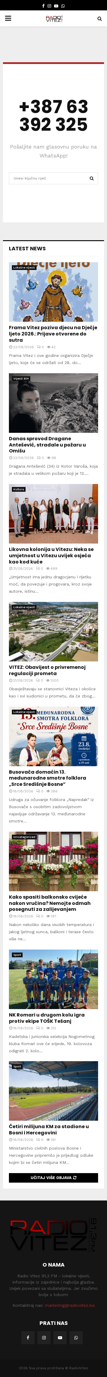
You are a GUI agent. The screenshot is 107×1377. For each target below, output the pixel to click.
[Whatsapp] (76, 1337)
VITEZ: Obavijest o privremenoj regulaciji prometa (47, 670)
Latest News (27, 248)
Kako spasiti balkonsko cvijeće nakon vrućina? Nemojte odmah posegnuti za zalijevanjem (50, 903)
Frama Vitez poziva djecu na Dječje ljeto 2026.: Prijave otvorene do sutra (53, 334)
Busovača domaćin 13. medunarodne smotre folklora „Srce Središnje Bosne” (47, 778)
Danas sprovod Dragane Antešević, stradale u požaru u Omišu (47, 445)
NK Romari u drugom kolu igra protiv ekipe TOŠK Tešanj (47, 1018)
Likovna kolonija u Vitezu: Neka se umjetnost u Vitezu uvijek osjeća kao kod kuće (51, 555)
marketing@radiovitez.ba (70, 1305)
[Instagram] (44, 1337)
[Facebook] (27, 1337)
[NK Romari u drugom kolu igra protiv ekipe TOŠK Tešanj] (53, 979)
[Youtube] (60, 1337)
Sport (17, 954)
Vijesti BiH (21, 378)
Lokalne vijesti (24, 267)
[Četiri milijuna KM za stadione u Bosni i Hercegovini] (53, 1091)
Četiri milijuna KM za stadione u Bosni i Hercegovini (49, 1129)
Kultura (18, 489)
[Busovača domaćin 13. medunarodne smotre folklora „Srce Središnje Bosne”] (53, 736)
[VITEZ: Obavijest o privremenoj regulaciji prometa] (53, 631)
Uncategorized (24, 837)
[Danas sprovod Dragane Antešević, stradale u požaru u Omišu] (53, 403)
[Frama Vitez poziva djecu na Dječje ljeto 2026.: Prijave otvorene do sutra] (53, 292)
